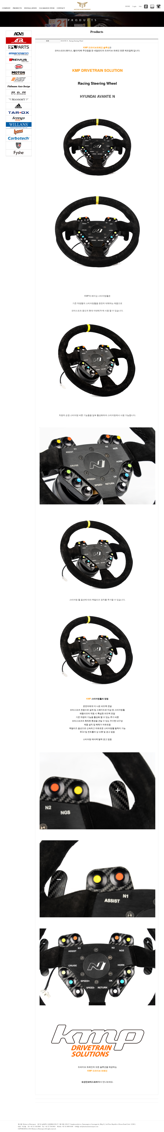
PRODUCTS (17, 8)
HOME (127, 6)
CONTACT (61, 8)
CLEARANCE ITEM (46, 8)
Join (140, 6)
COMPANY (6, 8)
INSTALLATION (30, 8)
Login (134, 6)
